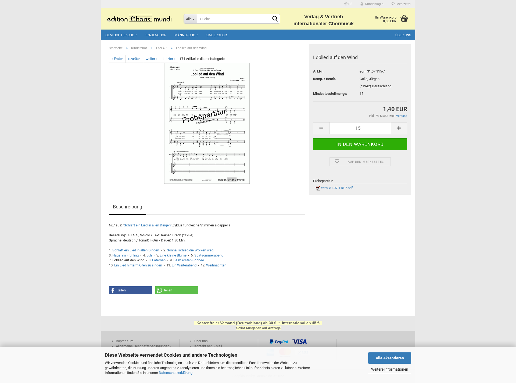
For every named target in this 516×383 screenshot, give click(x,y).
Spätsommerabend (208, 255)
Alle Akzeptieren (390, 358)
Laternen (159, 260)
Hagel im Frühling (125, 255)
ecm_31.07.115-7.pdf (336, 188)
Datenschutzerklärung (175, 373)
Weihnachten (216, 265)
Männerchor (186, 35)
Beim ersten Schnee (188, 260)
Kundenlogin (373, 4)
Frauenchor (155, 35)
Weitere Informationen (389, 369)
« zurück (134, 59)
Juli (149, 255)
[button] (130, 290)
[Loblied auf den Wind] (207, 123)
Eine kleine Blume (173, 255)
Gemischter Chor (121, 35)
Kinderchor (216, 35)
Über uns (403, 35)
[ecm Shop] (140, 19)
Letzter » (169, 59)
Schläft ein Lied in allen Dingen (147, 225)
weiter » (151, 59)
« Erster (117, 59)
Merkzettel (403, 4)
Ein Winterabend (184, 265)
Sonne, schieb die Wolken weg (190, 250)
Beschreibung (127, 206)
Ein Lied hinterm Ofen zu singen (138, 265)
